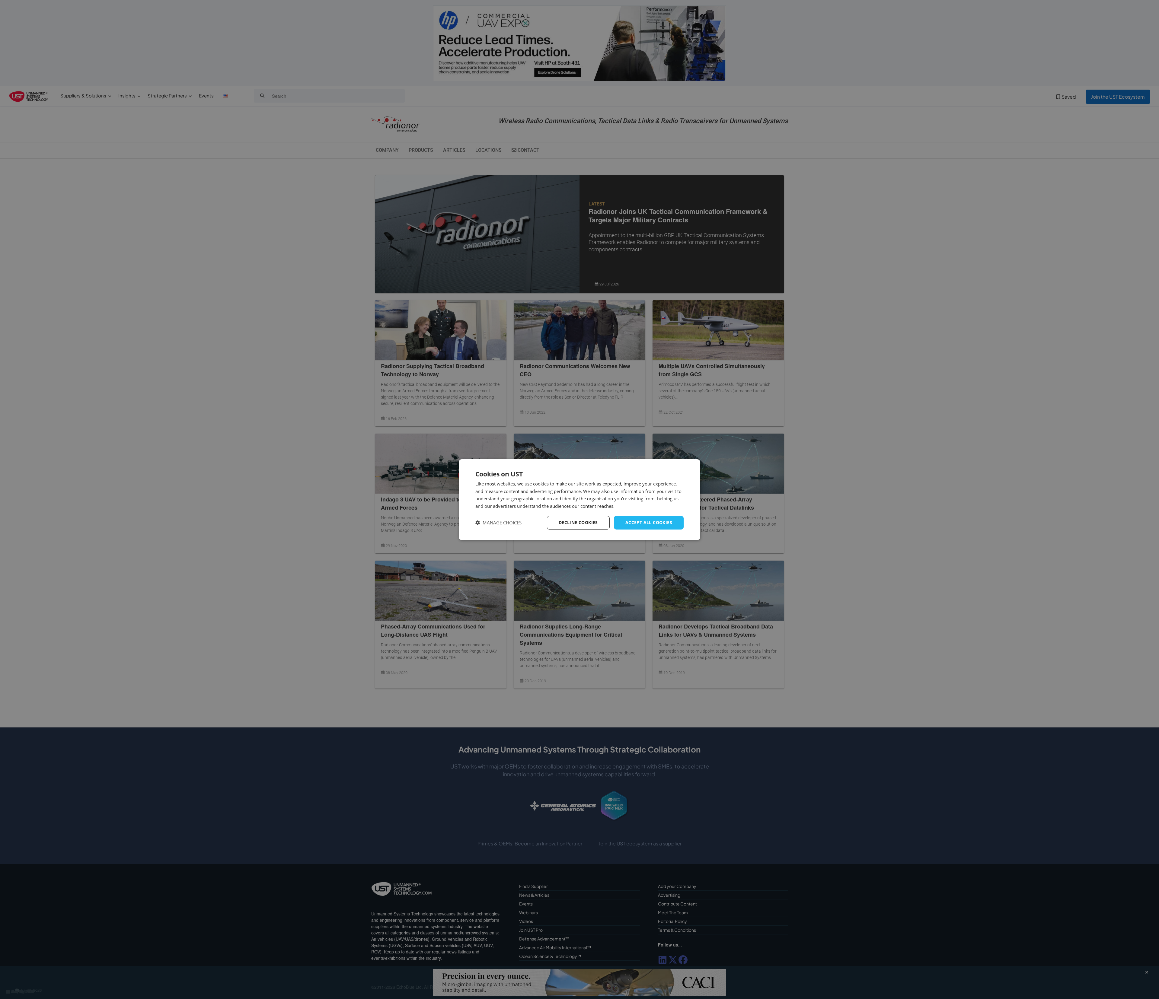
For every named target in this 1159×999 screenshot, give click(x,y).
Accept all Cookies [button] (648, 522)
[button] (498, 523)
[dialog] (579, 499)
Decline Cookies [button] (578, 522)
